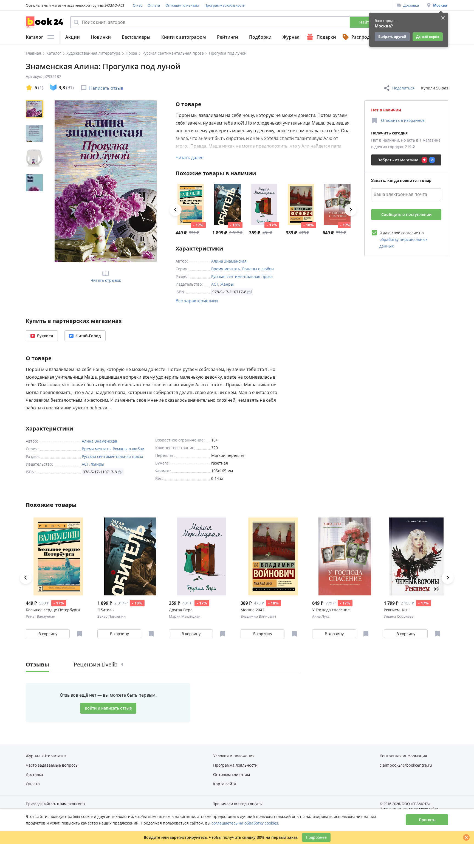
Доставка (411, 5)
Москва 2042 (252, 609)
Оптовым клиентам (182, 5)
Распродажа (364, 37)
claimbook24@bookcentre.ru (406, 765)
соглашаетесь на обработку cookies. (245, 823)
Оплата (154, 5)
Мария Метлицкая (184, 616)
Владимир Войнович (258, 616)
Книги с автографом (183, 37)
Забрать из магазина (398, 159)
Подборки (260, 37)
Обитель (105, 609)
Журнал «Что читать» (46, 755)
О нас (137, 5)
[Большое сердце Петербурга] (191, 204)
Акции (72, 37)
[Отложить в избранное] (79, 633)
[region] (35, 181)
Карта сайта (224, 783)
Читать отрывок (106, 280)
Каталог (34, 37)
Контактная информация (403, 755)
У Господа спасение (331, 609)
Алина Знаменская (229, 261)
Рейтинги (227, 37)
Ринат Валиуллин (40, 616)
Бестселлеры (136, 37)
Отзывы (37, 664)
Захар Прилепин (111, 616)
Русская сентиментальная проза (242, 276)
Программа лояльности (224, 5)
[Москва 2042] (301, 204)
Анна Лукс (320, 616)
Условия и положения (234, 755)
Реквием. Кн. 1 (397, 609)
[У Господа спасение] (338, 204)
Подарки (326, 37)
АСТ (214, 284)
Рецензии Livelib (98, 664)
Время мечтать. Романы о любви (242, 268)
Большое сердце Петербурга (53, 609)
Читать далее (190, 157)
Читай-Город (88, 335)
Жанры (227, 284)
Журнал (291, 37)
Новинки (101, 37)
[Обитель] (227, 204)
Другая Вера (181, 609)
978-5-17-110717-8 (229, 291)
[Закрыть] (466, 837)
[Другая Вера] (264, 204)
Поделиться (403, 88)
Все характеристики (197, 301)
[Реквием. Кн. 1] (416, 556)
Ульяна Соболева (398, 616)
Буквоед (45, 335)
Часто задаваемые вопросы (52, 765)
